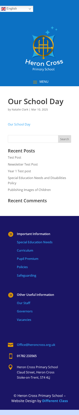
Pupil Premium (27, 259)
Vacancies (24, 320)
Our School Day (19, 124)
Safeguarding (26, 275)
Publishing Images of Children (29, 190)
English (11, 8)
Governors (25, 311)
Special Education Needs (35, 242)
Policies (22, 267)
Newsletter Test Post (23, 164)
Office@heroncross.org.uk (36, 345)
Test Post (14, 157)
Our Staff (23, 303)
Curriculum (25, 250)
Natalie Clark (20, 109)
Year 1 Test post (19, 171)
